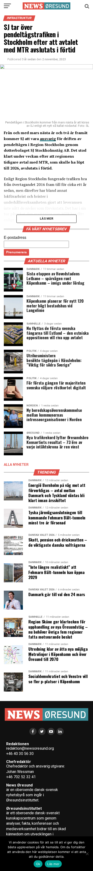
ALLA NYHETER (16, 465)
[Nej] (87, 853)
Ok (38, 864)
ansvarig (48, 138)
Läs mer (53, 864)
